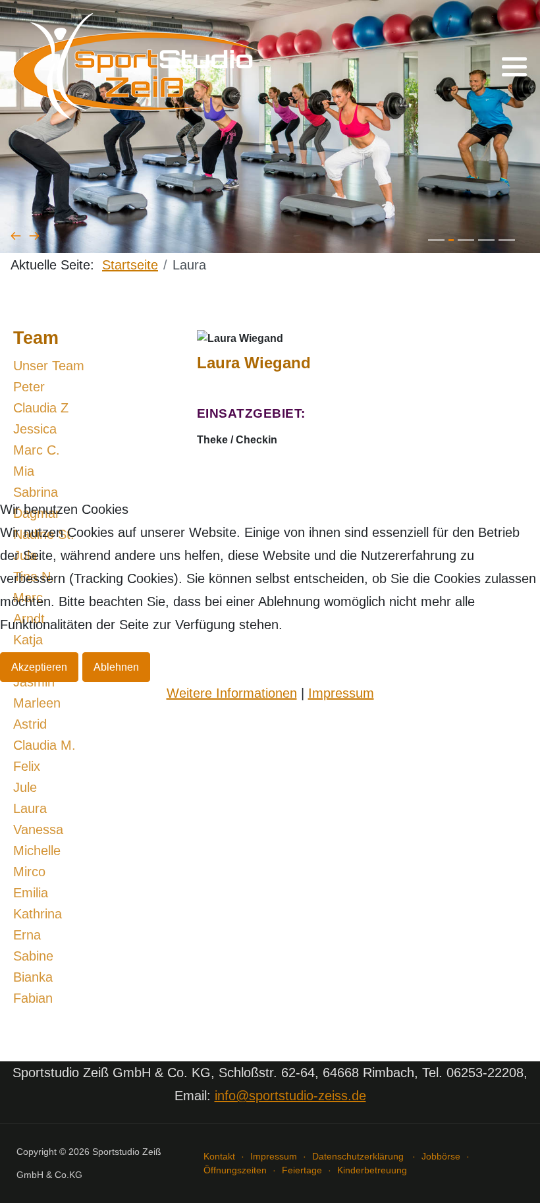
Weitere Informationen (232, 693)
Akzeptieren (39, 667)
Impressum (341, 693)
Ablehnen (116, 667)
